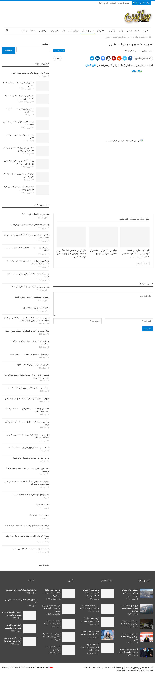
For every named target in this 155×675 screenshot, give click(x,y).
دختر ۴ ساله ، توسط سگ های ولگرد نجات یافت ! (30, 73)
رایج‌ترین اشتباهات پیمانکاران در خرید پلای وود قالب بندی (27, 398)
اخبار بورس (55, 30)
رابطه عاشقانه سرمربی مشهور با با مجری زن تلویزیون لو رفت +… (19, 162)
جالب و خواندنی (87, 30)
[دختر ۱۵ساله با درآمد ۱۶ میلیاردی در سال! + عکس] (107, 609)
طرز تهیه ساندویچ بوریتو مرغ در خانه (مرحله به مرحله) (51, 608)
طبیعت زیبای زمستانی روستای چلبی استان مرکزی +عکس (129, 593)
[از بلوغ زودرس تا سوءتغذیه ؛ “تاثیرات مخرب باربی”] (42, 112)
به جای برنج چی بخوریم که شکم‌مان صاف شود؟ (31, 458)
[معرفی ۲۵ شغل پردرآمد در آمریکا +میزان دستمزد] (107, 635)
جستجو (45, 44)
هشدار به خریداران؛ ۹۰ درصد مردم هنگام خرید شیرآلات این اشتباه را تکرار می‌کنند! (26, 376)
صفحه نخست (123, 3)
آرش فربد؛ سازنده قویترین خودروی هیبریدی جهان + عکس (89, 647)
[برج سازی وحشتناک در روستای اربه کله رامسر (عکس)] (146, 609)
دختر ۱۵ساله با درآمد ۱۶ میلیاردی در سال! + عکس (89, 607)
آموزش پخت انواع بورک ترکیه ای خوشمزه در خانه (51, 635)
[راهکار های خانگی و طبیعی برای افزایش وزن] (29, 628)
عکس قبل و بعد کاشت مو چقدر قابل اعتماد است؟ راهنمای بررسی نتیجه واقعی (27, 410)
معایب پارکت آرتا (42, 504)
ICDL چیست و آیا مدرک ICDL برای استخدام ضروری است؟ (27, 331)
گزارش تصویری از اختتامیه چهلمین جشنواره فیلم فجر (128, 651)
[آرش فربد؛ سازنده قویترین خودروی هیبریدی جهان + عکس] (107, 648)
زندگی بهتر (111, 30)
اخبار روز (147, 30)
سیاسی (129, 30)
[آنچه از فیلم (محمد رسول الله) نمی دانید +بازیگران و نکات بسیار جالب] (42, 190)
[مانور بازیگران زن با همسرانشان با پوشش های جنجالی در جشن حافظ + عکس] (42, 151)
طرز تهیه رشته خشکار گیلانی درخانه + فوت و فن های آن (51, 593)
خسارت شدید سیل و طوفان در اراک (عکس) (129, 622)
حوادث (32, 30)
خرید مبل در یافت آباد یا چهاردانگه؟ (35, 214)
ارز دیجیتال (43, 30)
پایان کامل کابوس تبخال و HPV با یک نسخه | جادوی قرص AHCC (27, 249)
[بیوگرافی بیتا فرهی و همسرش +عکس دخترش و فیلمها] (103, 237)
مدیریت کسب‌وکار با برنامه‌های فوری (35, 307)
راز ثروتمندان (73, 30)
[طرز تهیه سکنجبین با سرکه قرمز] (68, 650)
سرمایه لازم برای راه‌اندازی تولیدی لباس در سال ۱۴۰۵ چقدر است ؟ (27, 537)
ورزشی (120, 30)
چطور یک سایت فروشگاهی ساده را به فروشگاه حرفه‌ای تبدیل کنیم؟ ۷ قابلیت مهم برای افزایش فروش (26, 319)
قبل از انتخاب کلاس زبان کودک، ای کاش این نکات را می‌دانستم (29, 342)
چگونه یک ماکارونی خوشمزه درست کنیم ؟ (52, 622)
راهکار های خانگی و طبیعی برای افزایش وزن (12, 626)
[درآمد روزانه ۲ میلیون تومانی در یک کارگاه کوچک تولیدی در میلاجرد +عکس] (107, 593)
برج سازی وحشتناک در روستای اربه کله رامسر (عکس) (129, 608)
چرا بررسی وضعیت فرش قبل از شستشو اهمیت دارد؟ (29, 286)
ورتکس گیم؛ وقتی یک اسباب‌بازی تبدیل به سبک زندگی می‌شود (28, 275)
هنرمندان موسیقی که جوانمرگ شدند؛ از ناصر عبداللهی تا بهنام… (19, 97)
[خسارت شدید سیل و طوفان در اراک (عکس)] (146, 624)
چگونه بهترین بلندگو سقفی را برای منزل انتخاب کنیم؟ (29, 387)
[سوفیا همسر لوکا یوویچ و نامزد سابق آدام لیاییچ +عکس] (42, 177)
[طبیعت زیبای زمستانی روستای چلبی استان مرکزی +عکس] (146, 593)
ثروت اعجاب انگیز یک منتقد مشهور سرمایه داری (89, 620)
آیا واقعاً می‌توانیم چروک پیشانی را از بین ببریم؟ (31, 548)
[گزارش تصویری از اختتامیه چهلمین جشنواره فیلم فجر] (146, 653)
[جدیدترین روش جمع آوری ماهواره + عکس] (42, 138)
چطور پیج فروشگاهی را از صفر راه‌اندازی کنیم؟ (32, 297)
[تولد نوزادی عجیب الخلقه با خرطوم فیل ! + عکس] (42, 86)
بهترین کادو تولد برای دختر (39, 515)
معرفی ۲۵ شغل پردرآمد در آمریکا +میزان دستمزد (90, 633)
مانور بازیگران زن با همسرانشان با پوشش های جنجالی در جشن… (18, 149)
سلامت (137, 30)
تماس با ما (103, 3)
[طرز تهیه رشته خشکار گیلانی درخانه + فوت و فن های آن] (68, 593)
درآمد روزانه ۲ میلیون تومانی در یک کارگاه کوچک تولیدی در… (91, 593)
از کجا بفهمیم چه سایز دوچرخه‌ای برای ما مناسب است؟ (28, 447)
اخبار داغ (100, 30)
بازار (63, 30)
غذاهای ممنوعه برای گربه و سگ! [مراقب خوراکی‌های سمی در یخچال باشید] (26, 236)
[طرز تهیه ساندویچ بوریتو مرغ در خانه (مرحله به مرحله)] (68, 609)
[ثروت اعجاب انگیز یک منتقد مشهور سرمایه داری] (107, 622)
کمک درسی (44, 565)
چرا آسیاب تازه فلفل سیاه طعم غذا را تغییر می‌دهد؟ (30, 224)
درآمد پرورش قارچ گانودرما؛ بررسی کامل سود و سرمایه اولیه (27, 525)
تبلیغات (113, 3)
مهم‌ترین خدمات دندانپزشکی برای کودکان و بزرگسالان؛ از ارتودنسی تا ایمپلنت (28, 436)
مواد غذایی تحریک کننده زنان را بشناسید (21, 590)
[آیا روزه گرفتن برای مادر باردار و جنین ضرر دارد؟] (29, 641)
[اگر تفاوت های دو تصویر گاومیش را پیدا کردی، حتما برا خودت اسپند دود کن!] (135, 237)
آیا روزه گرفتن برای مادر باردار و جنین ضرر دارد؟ (12, 640)
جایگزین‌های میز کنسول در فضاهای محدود (33, 364)
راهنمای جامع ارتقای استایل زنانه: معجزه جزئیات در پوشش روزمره (27, 423)
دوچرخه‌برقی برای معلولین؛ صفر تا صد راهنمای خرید (29, 354)
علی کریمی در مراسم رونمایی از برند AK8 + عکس (129, 636)
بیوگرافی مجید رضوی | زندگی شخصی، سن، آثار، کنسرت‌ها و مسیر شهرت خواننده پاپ (27, 482)
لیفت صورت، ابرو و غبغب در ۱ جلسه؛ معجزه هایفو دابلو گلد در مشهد (26, 469)
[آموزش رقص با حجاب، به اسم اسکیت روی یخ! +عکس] (42, 125)
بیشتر (25, 30)
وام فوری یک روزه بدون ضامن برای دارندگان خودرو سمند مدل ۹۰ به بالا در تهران (27, 262)
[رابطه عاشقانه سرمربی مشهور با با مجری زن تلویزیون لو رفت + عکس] (42, 164)
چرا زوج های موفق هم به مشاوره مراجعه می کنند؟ (30, 494)
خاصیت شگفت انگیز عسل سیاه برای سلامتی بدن (11, 614)
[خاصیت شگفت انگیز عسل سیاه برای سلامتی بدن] (29, 615)
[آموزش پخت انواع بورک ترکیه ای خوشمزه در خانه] (68, 637)
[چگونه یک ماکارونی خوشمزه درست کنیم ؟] (68, 624)
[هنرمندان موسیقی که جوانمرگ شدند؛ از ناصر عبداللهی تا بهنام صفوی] (42, 99)
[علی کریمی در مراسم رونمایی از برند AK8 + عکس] (146, 637)
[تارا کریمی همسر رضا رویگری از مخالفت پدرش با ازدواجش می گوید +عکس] (71, 237)
